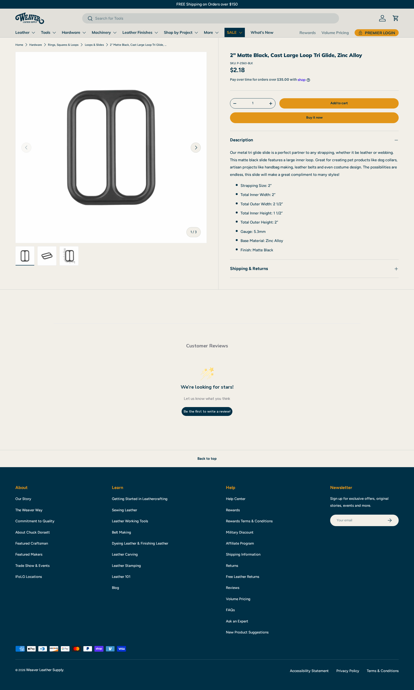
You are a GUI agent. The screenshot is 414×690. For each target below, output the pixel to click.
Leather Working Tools (130, 521)
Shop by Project (178, 32)
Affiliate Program (240, 543)
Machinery (101, 32)
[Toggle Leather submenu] (33, 32)
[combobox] (210, 18)
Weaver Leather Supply (44, 670)
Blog (115, 588)
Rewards (307, 32)
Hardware (71, 32)
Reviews (232, 588)
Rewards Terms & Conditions (249, 521)
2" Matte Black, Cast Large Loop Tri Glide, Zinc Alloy (138, 44)
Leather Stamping (126, 566)
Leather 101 (121, 577)
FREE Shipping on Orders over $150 (207, 4)
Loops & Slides (94, 44)
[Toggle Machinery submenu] (115, 32)
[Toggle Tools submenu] (54, 32)
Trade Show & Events (32, 566)
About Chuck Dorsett (32, 532)
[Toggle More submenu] (217, 32)
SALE (232, 32)
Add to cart (339, 103)
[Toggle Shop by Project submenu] (196, 32)
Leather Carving (125, 554)
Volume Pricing (335, 32)
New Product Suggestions (247, 632)
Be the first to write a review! (207, 411)
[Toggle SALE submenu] (240, 32)
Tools (45, 32)
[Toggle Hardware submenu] (84, 32)
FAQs (230, 610)
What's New (262, 32)
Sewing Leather (124, 510)
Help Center (235, 499)
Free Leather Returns (242, 577)
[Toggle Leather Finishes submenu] (156, 32)
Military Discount (239, 532)
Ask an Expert (237, 621)
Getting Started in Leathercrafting (139, 499)
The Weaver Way (28, 510)
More (208, 32)
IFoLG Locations (28, 577)
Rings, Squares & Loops (63, 44)
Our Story (23, 499)
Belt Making (121, 532)
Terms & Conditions (383, 671)
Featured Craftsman (31, 543)
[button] (396, 18)
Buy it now (314, 118)
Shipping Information (243, 554)
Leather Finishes (137, 32)
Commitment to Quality (34, 521)
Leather (22, 32)
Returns (232, 566)
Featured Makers (28, 554)
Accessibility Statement (309, 671)
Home (19, 44)
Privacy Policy (347, 671)
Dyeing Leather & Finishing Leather (140, 543)
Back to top (207, 458)
